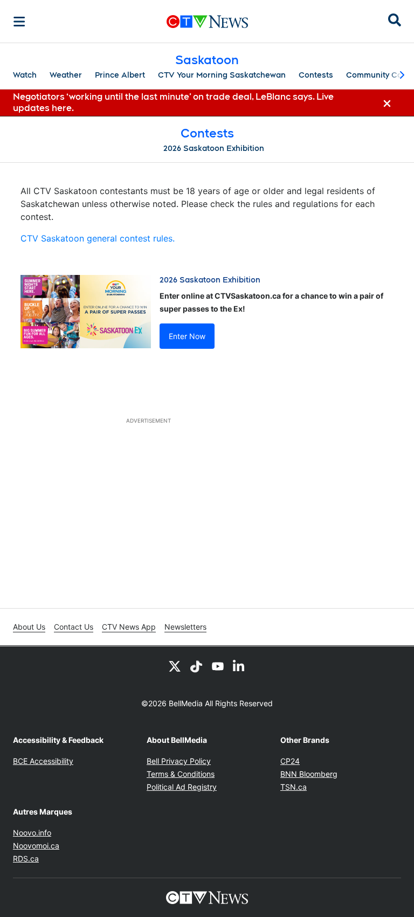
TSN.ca (293, 786)
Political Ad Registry (182, 786)
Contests (316, 75)
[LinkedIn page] (239, 665)
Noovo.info (32, 832)
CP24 (290, 761)
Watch (25, 75)
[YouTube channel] (217, 665)
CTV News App (129, 626)
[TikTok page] (196, 665)
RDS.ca (26, 858)
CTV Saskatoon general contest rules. (97, 238)
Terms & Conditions (181, 773)
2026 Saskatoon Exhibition (213, 148)
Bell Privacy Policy (179, 761)
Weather (66, 75)
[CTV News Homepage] (207, 21)
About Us (29, 626)
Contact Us (73, 626)
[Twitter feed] (174, 665)
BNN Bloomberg (308, 773)
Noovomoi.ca (36, 845)
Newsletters (185, 626)
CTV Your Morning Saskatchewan (222, 75)
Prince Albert (120, 75)
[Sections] (19, 21)
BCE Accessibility (43, 761)
